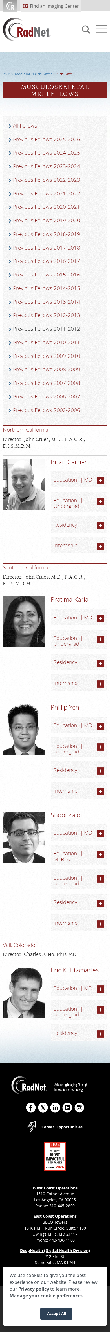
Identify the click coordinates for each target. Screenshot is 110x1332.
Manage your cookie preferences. (47, 1296)
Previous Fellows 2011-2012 (46, 328)
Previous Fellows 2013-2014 (46, 301)
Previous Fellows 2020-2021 (46, 206)
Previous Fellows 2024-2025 (46, 152)
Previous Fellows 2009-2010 (46, 355)
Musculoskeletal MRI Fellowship (29, 74)
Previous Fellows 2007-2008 (46, 382)
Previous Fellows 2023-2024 (46, 166)
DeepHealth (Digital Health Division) (55, 1250)
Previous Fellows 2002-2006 (46, 410)
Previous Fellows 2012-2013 (46, 315)
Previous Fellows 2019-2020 (46, 220)
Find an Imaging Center (54, 6)
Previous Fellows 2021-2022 (46, 193)
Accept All (56, 1313)
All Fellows (25, 125)
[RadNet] (37, 29)
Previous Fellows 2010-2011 (46, 342)
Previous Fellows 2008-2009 (46, 369)
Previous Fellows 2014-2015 (46, 288)
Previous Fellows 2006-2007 (46, 396)
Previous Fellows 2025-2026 (46, 139)
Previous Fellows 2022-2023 (46, 179)
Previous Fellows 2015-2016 (46, 274)
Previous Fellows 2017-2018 (46, 247)
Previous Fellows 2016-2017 (46, 260)
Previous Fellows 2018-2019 (46, 234)
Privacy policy (33, 1289)
